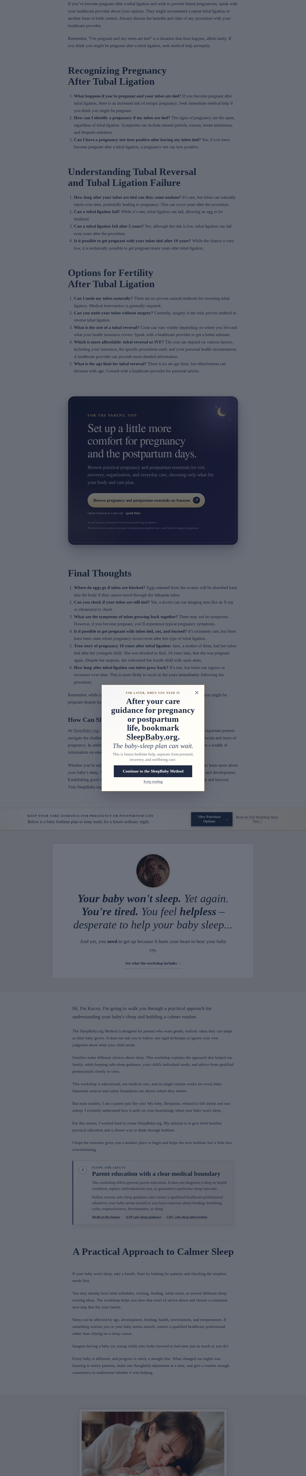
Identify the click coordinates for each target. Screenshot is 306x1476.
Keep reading (153, 782)
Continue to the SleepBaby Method (153, 771)
